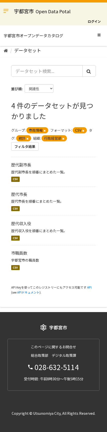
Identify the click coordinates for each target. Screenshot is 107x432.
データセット (27, 50)
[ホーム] (6, 50)
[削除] (45, 130)
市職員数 (19, 253)
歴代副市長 (21, 165)
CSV (15, 179)
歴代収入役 (21, 223)
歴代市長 (19, 194)
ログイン (94, 21)
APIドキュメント (28, 292)
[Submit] (89, 71)
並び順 (16, 88)
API (89, 287)
